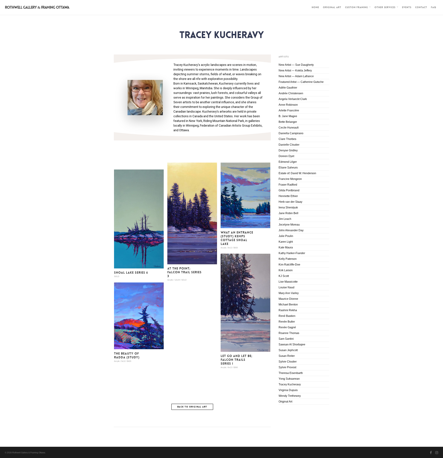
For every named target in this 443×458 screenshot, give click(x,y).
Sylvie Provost (287, 367)
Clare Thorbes (287, 139)
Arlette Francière (289, 110)
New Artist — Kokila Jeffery (295, 70)
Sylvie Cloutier (288, 361)
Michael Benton (288, 304)
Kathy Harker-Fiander (292, 253)
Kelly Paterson (288, 258)
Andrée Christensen (291, 93)
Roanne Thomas (289, 333)
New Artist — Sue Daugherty (296, 64)
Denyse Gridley (288, 150)
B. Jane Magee (288, 116)
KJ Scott (284, 275)
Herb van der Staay (290, 201)
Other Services (384, 7)
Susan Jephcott (288, 350)
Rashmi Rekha (288, 310)
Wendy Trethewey (290, 395)
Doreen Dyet (286, 156)
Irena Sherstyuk (288, 207)
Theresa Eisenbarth (291, 373)
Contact (421, 7)
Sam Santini (286, 338)
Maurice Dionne (288, 298)
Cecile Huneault (289, 127)
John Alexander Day (291, 230)
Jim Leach (285, 218)
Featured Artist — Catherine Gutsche (301, 81)
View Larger (192, 210)
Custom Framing (356, 7)
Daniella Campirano (291, 133)
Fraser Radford (288, 184)
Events (406, 7)
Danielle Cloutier (289, 144)
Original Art (332, 7)
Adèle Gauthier (288, 87)
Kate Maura (286, 247)
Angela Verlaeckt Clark (293, 99)
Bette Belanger (288, 121)
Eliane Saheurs (288, 167)
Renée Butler (287, 321)
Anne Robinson (288, 104)
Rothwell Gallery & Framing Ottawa (37, 7)
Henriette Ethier (288, 196)
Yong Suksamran (289, 378)
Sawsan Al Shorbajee (292, 344)
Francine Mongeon (290, 178)
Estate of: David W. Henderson (297, 173)
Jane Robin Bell (288, 213)
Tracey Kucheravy (290, 384)
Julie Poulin (286, 236)
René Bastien (287, 315)
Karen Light (286, 241)
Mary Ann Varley (289, 293)
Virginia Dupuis (288, 390)
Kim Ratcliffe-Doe (289, 264)
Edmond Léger (288, 161)
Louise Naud (286, 287)
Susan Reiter (287, 355)
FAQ (433, 7)
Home (315, 7)
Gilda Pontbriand (289, 190)
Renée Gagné (287, 327)
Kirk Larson (286, 270)
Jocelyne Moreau (289, 224)
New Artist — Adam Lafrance (296, 76)
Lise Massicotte (288, 281)
